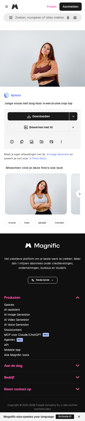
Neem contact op (17, 389)
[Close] (79, 416)
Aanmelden (70, 6)
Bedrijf (9, 377)
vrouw (12, 222)
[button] (42, 280)
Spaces (9, 305)
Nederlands (42, 280)
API (6, 345)
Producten (12, 297)
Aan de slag (13, 365)
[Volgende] (79, 194)
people (42, 222)
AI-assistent (12, 309)
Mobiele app (12, 350)
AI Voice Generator (16, 325)
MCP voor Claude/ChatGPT (26, 335)
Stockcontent (13, 330)
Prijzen (52, 6)
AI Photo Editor (38, 158)
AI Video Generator (16, 320)
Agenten (13, 340)
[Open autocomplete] (9, 17)
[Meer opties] (61, 142)
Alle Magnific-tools (16, 355)
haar (27, 222)
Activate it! (64, 416)
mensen (59, 222)
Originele (27, 35)
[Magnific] (42, 246)
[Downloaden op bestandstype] (73, 116)
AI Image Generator (58, 154)
